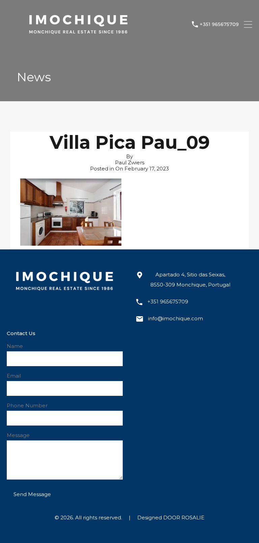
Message (18, 435)
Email (14, 376)
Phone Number (27, 406)
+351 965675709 (219, 24)
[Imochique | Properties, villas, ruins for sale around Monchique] (78, 40)
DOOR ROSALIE (183, 517)
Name (15, 346)
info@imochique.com (175, 318)
